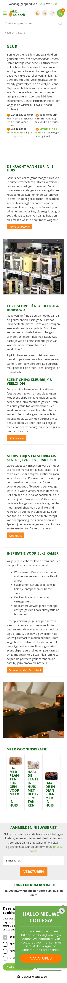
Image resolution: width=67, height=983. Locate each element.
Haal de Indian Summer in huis (50, 794)
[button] (33, 976)
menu (4, 13)
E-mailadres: (13, 860)
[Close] (62, 911)
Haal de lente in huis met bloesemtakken (33, 788)
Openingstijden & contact (25, 670)
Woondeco (15, 535)
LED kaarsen (17, 438)
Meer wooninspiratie (27, 749)
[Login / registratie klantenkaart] (37, 13)
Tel (44, 13)
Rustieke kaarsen (20, 227)
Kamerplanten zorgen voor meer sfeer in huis (14, 786)
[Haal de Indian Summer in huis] (51, 776)
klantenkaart (15, 132)
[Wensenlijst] (52, 13)
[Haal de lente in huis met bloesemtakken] (34, 764)
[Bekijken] (60, 13)
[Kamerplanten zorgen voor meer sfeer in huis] (15, 761)
